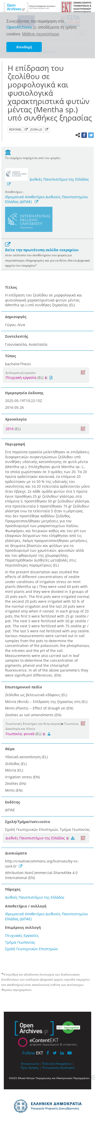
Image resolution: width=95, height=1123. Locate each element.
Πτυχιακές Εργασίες (22, 935)
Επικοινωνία (30, 1063)
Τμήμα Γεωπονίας (20, 942)
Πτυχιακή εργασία (21, 377)
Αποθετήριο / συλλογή (25, 906)
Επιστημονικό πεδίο (23, 687)
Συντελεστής (16, 336)
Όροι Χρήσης (30, 1067)
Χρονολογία (16, 419)
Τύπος (10, 355)
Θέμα (9, 748)
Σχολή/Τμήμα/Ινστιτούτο (27, 821)
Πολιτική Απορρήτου (56, 1063)
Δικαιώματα (16, 853)
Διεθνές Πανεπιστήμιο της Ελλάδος (59, 179)
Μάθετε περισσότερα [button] (40, 34)
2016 (10, 428)
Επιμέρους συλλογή (23, 927)
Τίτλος (11, 287)
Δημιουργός (15, 316)
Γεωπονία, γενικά (20, 733)
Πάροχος (13, 889)
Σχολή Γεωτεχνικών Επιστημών (31, 948)
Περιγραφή (15, 444)
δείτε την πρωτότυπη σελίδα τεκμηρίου (42, 249)
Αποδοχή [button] (24, 47)
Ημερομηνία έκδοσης (24, 392)
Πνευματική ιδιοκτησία (58, 1067)
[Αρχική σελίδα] (29, 7)
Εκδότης (12, 802)
